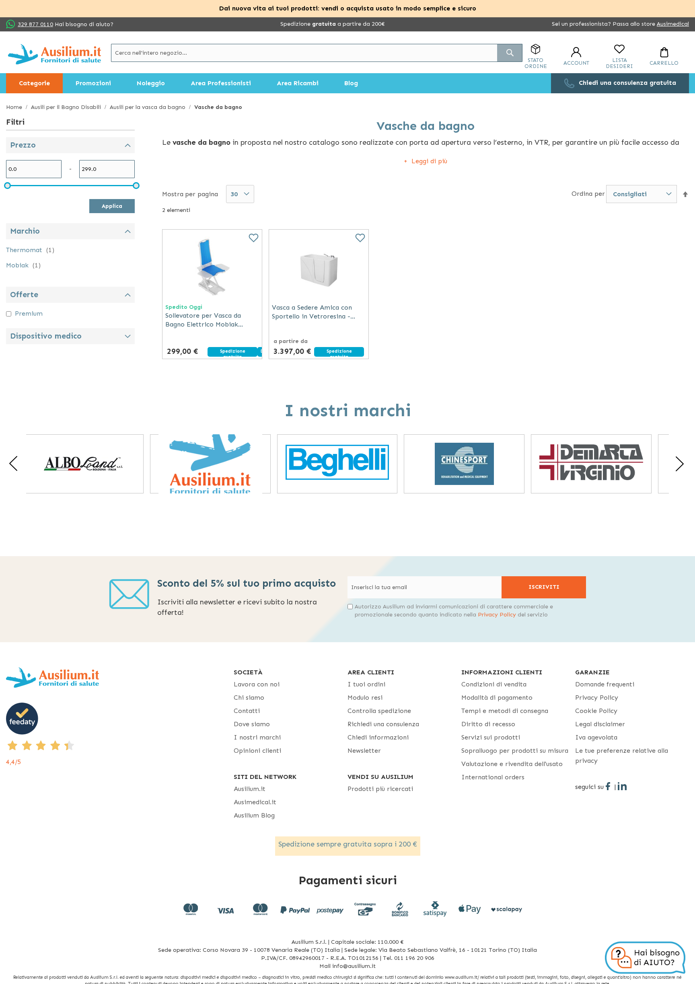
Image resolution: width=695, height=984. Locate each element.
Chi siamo (249, 697)
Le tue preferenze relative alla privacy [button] (621, 755)
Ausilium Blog (254, 815)
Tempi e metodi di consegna (504, 711)
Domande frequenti (604, 684)
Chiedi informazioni (378, 737)
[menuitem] (34, 83)
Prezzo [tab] (23, 145)
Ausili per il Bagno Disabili (67, 107)
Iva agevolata (596, 737)
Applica (112, 206)
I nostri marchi (257, 737)
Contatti (247, 711)
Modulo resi (365, 697)
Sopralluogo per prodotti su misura (514, 750)
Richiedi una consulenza (383, 724)
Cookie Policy (596, 711)
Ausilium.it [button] (249, 789)
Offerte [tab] (24, 294)
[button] (685, 194)
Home (15, 107)
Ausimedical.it (255, 802)
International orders (492, 777)
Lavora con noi (257, 684)
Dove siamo (252, 724)
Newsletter (364, 750)
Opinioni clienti (257, 750)
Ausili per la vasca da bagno (148, 107)
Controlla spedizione (379, 711)
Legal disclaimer (600, 724)
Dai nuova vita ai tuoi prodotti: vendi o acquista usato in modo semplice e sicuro (347, 8)
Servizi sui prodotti (490, 737)
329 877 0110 (35, 24)
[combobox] (316, 53)
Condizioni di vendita (493, 684)
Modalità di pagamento (497, 697)
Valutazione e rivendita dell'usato (512, 764)
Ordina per (588, 193)
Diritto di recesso (488, 724)
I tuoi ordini (366, 684)
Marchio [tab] (25, 231)
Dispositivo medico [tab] (46, 336)
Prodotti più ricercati (380, 789)
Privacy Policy (497, 614)
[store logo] (54, 54)
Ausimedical (673, 24)
